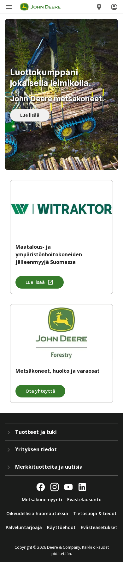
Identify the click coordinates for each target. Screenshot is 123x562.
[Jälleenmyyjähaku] (99, 7)
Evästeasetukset (99, 527)
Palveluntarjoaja (24, 527)
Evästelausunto (84, 499)
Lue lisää (29, 115)
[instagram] (54, 487)
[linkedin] (82, 487)
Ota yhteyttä (40, 391)
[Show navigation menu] (9, 7)
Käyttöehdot (61, 527)
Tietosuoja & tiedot (95, 513)
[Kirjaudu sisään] (114, 7)
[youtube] (68, 487)
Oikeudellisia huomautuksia (37, 513)
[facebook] (40, 487)
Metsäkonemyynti (42, 499)
